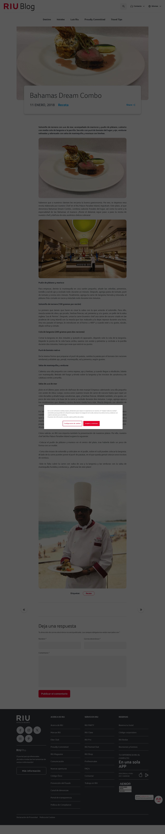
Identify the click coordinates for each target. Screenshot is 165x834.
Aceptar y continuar (91, 423)
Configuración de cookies (72, 423)
